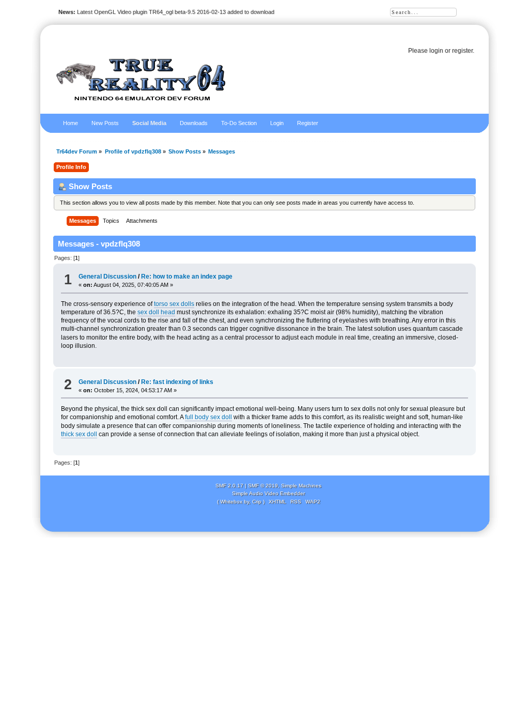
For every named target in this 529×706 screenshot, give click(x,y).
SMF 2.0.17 (229, 485)
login (436, 50)
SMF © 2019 (263, 485)
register (462, 50)
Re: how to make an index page (186, 276)
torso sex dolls (174, 304)
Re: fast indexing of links (177, 382)
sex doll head (156, 312)
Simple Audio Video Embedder (268, 493)
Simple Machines (301, 485)
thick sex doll (79, 434)
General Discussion (107, 276)
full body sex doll (208, 417)
